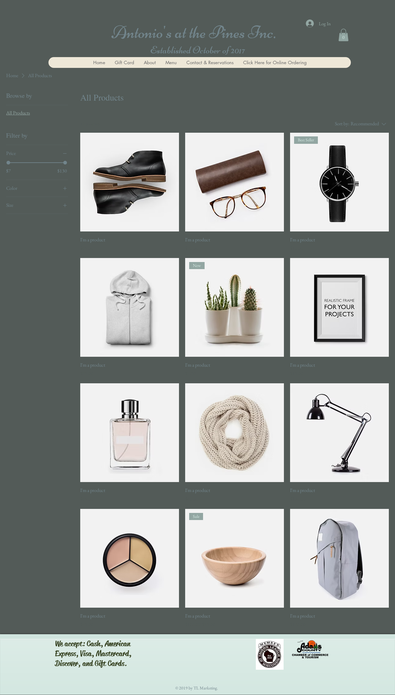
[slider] (8, 162)
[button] (343, 35)
